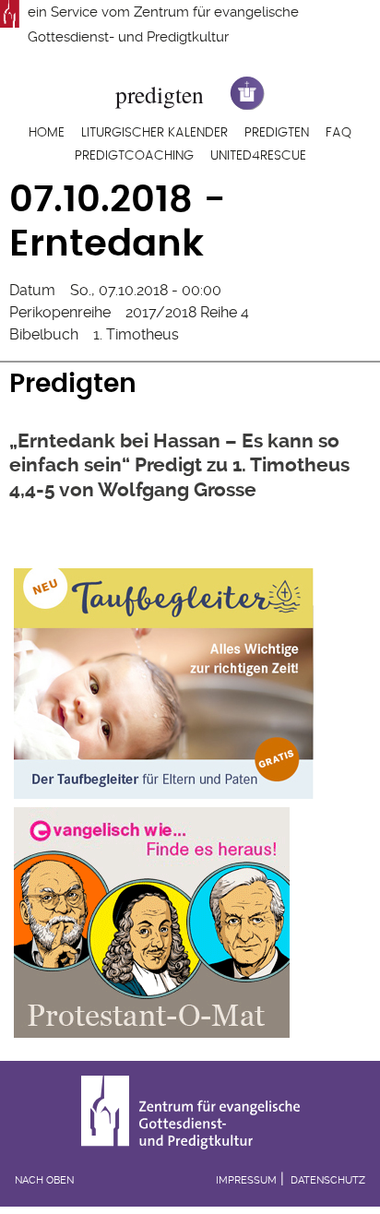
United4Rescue (258, 155)
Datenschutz (328, 1180)
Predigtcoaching (134, 155)
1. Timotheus (136, 334)
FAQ (338, 132)
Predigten (276, 132)
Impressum (246, 1180)
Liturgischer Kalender (154, 132)
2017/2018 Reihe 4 (187, 312)
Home (47, 132)
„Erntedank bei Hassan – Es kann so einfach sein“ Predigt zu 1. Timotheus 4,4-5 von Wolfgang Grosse (179, 465)
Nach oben (44, 1180)
